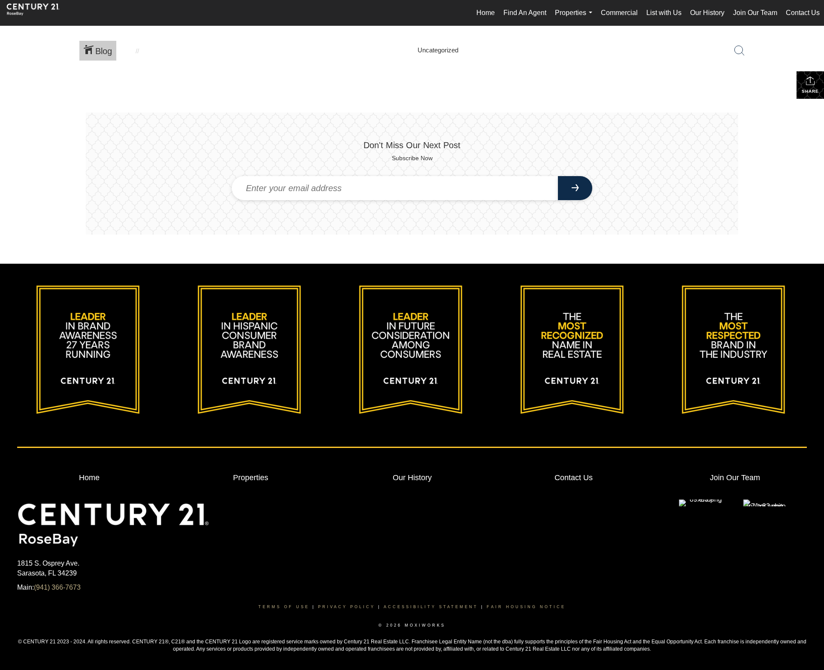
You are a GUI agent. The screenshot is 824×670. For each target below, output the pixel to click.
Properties (575, 17)
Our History (707, 12)
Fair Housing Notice (526, 607)
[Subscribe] (575, 188)
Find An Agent (524, 12)
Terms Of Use (283, 607)
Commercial (619, 12)
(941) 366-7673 (57, 587)
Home (485, 12)
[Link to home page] (37, 13)
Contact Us (803, 12)
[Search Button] (739, 50)
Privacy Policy (346, 607)
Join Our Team (755, 12)
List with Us (664, 12)
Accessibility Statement (431, 607)
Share (810, 91)
